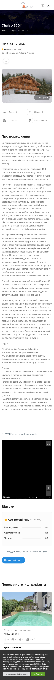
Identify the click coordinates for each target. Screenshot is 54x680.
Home (4, 31)
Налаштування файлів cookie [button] (16, 674)
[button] (42, 5)
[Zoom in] (48, 487)
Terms (38, 498)
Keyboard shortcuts (21, 498)
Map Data (32, 498)
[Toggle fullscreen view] (48, 443)
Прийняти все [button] (38, 674)
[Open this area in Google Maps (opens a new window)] (6, 497)
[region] (27, 469)
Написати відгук (12, 560)
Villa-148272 (11, 634)
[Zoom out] (48, 493)
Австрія (12, 31)
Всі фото (43, 97)
